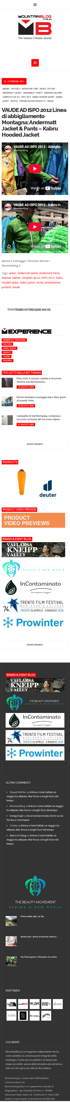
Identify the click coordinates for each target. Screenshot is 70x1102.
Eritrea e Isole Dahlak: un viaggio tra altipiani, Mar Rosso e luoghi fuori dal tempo (32, 796)
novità (14, 101)
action (51, 88)
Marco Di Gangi (18, 835)
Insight (7, 352)
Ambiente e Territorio (14, 340)
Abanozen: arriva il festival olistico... (39, 937)
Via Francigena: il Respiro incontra (39, 957)
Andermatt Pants (33, 92)
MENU (35, 4)
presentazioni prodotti (33, 101)
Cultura (7, 344)
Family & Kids (9, 348)
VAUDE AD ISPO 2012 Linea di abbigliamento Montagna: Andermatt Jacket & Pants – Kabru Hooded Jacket (34, 122)
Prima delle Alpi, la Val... (33, 916)
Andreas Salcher (53, 92)
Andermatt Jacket (12, 92)
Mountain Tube (30, 88)
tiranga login (17, 815)
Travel (6, 356)
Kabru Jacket (27, 282)
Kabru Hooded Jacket (43, 97)
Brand (6, 88)
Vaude (43, 88)
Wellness (7, 360)
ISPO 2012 (26, 97)
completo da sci (11, 97)
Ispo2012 (15, 88)
